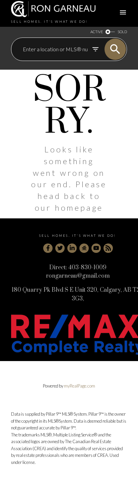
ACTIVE (96, 31)
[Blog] (108, 248)
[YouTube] (96, 248)
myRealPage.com (79, 386)
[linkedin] (72, 248)
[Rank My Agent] (84, 248)
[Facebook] (48, 248)
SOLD (122, 31)
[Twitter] (60, 248)
